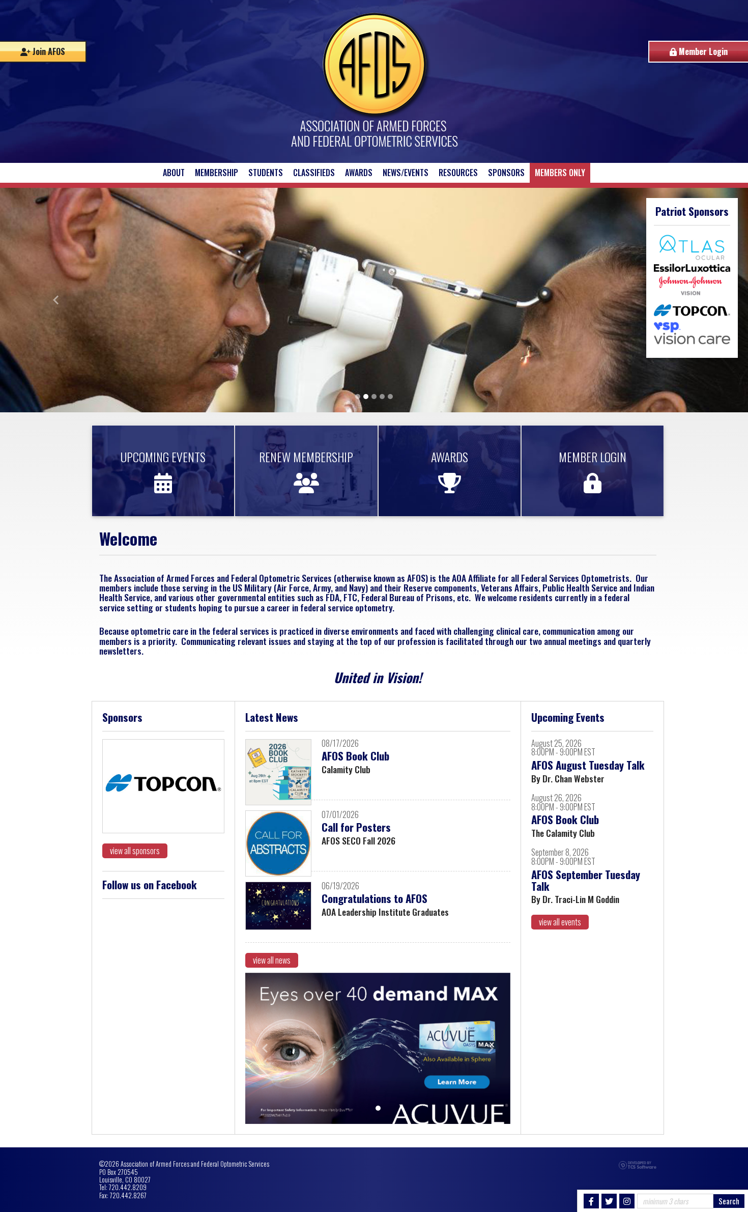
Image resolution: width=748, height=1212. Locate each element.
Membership (216, 172)
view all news (272, 960)
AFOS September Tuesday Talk (585, 880)
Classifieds (314, 172)
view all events (560, 922)
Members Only (560, 172)
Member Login (702, 51)
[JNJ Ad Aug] (377, 1048)
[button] (56, 300)
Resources (458, 172)
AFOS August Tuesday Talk (588, 765)
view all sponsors (135, 850)
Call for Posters (356, 827)
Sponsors (506, 172)
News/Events (405, 172)
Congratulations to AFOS (374, 898)
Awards (358, 172)
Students (265, 172)
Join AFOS (48, 51)
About (174, 172)
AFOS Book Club (355, 756)
